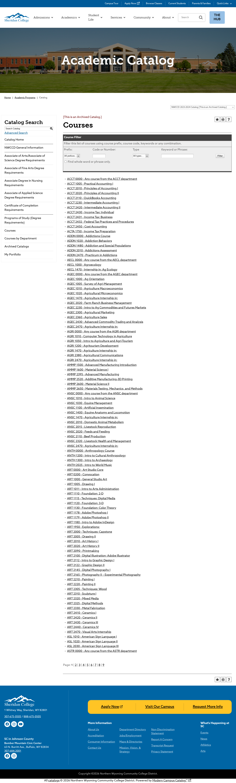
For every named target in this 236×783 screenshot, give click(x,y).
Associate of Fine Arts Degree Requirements (24, 170)
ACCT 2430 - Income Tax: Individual (90, 212)
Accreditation (96, 736)
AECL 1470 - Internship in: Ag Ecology (92, 269)
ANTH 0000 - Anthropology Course (90, 451)
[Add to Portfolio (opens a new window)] (217, 119)
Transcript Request (162, 745)
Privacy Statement (162, 752)
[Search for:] (187, 17)
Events (204, 733)
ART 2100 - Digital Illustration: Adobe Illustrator (98, 556)
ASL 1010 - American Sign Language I (92, 637)
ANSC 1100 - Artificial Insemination (90, 408)
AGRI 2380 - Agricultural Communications (95, 355)
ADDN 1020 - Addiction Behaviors (89, 241)
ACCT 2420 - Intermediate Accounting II (93, 207)
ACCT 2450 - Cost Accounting (87, 226)
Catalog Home (14, 139)
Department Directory (132, 729)
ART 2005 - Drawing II (81, 536)
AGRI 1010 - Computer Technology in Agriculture (99, 336)
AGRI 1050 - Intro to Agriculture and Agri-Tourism (100, 341)
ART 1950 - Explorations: (83, 527)
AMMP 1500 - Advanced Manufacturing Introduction (102, 365)
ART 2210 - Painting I (81, 579)
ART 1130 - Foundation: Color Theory (91, 508)
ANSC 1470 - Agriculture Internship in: (92, 417)
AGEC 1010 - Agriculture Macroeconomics (95, 288)
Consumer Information (101, 742)
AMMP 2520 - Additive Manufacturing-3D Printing (100, 379)
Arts (203, 751)
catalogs (54, 780)
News (204, 739)
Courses (10, 230)
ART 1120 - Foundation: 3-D (85, 503)
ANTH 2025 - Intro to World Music (89, 465)
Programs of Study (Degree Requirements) (22, 220)
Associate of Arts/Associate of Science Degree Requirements (24, 158)
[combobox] (202, 107)
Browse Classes (154, 3)
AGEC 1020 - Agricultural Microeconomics (95, 293)
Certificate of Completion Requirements (21, 208)
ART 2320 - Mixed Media (83, 598)
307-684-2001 (12, 751)
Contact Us (94, 748)
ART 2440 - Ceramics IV (83, 627)
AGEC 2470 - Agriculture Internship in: (92, 327)
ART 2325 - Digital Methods (85, 603)
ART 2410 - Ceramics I (81, 613)
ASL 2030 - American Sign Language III (93, 646)
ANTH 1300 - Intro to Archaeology (90, 460)
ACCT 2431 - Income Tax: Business (90, 217)
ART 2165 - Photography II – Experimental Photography (104, 575)
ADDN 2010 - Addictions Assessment (92, 250)
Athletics (206, 745)
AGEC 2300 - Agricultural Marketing (90, 312)
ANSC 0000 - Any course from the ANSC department (102, 393)
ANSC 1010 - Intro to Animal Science (91, 398)
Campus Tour (111, 3)
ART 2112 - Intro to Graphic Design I (90, 560)
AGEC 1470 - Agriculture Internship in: (92, 298)
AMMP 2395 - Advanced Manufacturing (93, 374)
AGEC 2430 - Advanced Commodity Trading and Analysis (105, 322)
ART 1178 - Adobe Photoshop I (87, 513)
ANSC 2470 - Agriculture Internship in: (92, 446)
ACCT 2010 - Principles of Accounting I (92, 188)
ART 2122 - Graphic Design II (86, 565)
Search (201, 17)
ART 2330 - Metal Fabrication (86, 608)
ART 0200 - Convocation (83, 474)
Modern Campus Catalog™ (170, 780)
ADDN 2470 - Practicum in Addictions (92, 255)
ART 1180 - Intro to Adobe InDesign (90, 522)
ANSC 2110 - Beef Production (86, 436)
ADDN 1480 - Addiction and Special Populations (99, 246)
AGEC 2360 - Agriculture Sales (87, 317)
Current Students (177, 3)
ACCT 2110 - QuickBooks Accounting (91, 198)
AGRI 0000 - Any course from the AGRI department (101, 331)
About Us (93, 729)
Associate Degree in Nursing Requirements (23, 183)
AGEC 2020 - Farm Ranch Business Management (99, 303)
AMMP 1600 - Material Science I (87, 370)
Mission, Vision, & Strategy (130, 750)
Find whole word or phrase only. (89, 162)
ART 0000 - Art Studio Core (85, 470)
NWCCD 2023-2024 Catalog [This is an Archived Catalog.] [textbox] (199, 107)
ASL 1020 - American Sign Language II (92, 641)
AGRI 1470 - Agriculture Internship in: (92, 350)
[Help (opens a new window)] (228, 119)
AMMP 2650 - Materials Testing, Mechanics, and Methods (105, 388)
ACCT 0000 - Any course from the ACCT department (102, 179)
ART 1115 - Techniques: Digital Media (91, 498)
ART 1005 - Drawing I (81, 484)
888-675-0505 (32, 716)
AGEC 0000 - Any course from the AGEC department (102, 274)
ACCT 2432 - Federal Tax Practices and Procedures (100, 222)
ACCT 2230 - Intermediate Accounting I (93, 203)
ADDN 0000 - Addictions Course (88, 236)
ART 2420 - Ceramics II (82, 617)
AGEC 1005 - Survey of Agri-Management (94, 284)
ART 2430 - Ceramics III (82, 622)
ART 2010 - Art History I (82, 541)
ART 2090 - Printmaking (83, 551)
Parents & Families (201, 3)
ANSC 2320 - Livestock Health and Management (99, 441)
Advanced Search (16, 133)
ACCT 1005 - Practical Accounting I (90, 184)
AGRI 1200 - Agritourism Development (92, 346)
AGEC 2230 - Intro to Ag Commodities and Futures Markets (106, 307)
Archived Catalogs (16, 246)
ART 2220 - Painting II (81, 584)
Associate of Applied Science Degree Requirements (23, 195)
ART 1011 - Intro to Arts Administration (93, 489)
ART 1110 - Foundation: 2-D (85, 493)
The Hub (217, 17)
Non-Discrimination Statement (163, 731)
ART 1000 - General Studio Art (87, 479)
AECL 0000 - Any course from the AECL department (101, 260)
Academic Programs (25, 98)
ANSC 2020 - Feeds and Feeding (88, 431)
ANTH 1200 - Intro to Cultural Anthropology (96, 455)
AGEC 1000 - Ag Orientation (86, 279)
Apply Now (130, 3)
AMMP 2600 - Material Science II (88, 384)
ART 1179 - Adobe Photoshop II (88, 517)
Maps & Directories (130, 742)
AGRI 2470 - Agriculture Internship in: (92, 360)
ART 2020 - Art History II (83, 546)
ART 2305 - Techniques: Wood (87, 589)
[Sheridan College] (16, 17)
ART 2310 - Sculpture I (81, 594)
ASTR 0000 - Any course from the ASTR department (102, 651)
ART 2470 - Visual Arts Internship (89, 632)
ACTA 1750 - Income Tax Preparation (91, 231)
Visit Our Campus (159, 707)
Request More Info (208, 707)
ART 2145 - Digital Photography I (88, 570)
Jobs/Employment (130, 736)
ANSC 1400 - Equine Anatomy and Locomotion (98, 412)
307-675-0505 (12, 716)
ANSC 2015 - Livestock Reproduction (91, 427)
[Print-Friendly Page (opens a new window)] (223, 119)
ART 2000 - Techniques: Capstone (89, 532)
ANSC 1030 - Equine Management (89, 403)
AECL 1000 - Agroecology (84, 265)
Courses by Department (20, 238)
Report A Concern (161, 739)
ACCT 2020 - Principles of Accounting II (93, 193)
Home (7, 98)
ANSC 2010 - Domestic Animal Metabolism (95, 422)
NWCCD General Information (23, 147)
